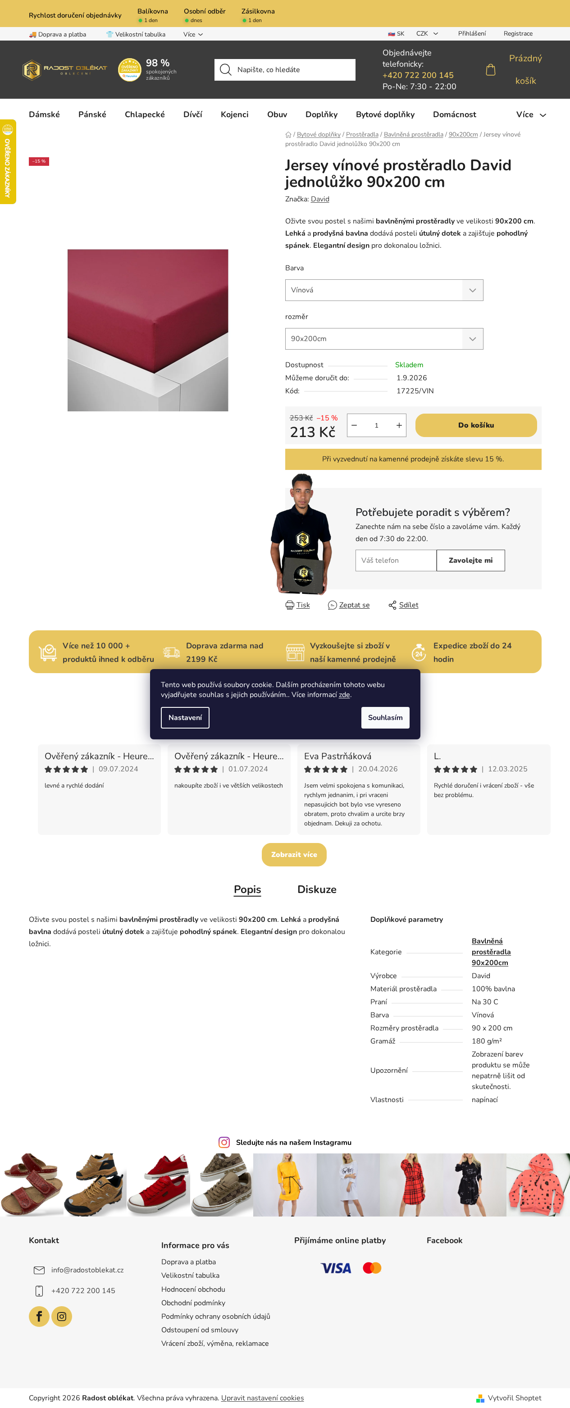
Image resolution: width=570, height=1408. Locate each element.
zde (344, 695)
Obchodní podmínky (193, 1303)
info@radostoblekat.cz (87, 1270)
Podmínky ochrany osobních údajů (215, 1316)
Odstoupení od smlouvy (199, 1330)
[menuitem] (44, 114)
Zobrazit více (294, 855)
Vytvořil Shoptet (515, 1398)
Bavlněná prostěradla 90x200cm (491, 952)
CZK (423, 33)
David (320, 199)
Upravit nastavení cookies (262, 1398)
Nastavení (185, 718)
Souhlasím (385, 718)
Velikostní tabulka (190, 1275)
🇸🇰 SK (396, 34)
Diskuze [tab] (317, 889)
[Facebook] (39, 1316)
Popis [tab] (247, 889)
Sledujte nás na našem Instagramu (293, 1143)
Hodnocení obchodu (193, 1289)
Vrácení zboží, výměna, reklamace (215, 1344)
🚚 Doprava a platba (57, 34)
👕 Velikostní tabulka (135, 34)
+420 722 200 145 (418, 75)
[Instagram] (61, 1316)
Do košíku (476, 425)
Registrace (518, 33)
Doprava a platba (188, 1262)
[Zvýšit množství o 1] (399, 425)
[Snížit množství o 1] (354, 425)
